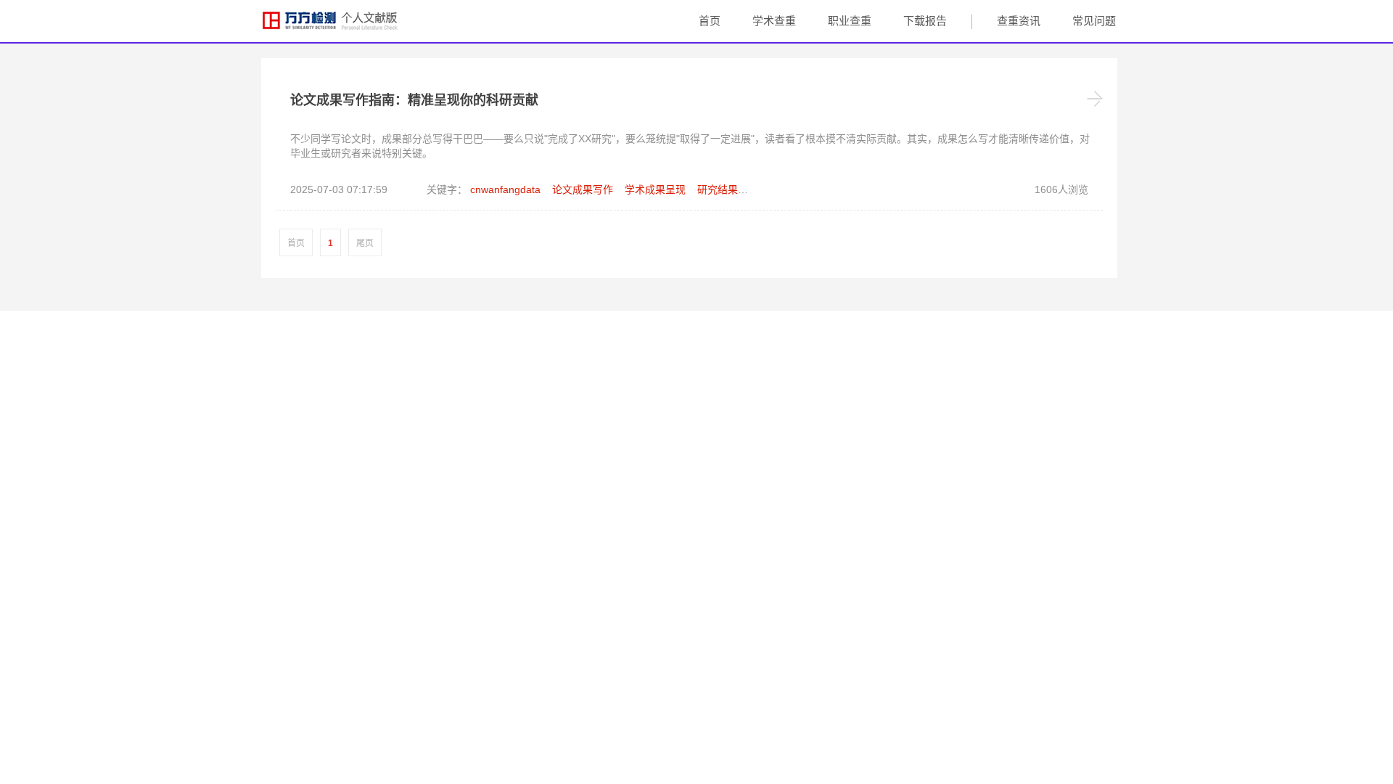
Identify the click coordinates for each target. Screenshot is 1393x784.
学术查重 (774, 21)
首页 (709, 21)
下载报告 (925, 21)
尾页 (365, 243)
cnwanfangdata (505, 189)
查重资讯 (1018, 21)
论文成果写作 (582, 189)
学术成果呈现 (655, 189)
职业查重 (849, 21)
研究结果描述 (727, 189)
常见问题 (1094, 21)
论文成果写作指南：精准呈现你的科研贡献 (414, 100)
